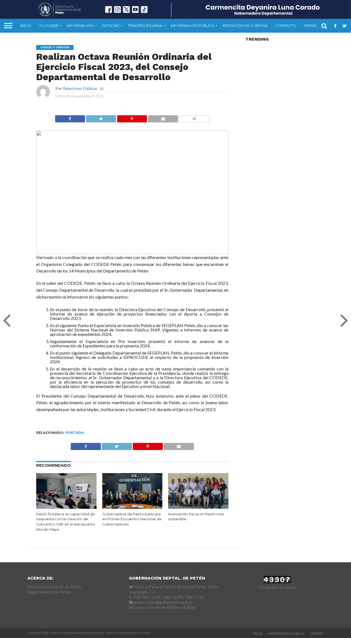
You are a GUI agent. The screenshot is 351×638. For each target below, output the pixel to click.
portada (75, 433)
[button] (44, 192)
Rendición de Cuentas (245, 25)
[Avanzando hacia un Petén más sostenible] (198, 507)
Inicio (26, 25)
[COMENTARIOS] (194, 117)
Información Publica (286, 634)
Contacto (285, 25)
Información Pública (192, 25)
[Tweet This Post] (101, 117)
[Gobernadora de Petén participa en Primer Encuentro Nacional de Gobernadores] (132, 507)
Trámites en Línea (145, 25)
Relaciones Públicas (80, 88)
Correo (317, 634)
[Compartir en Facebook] (70, 117)
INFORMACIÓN (80, 25)
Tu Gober (48, 25)
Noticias (110, 25)
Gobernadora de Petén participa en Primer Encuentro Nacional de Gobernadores (132, 519)
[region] (132, 192)
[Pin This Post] (132, 117)
